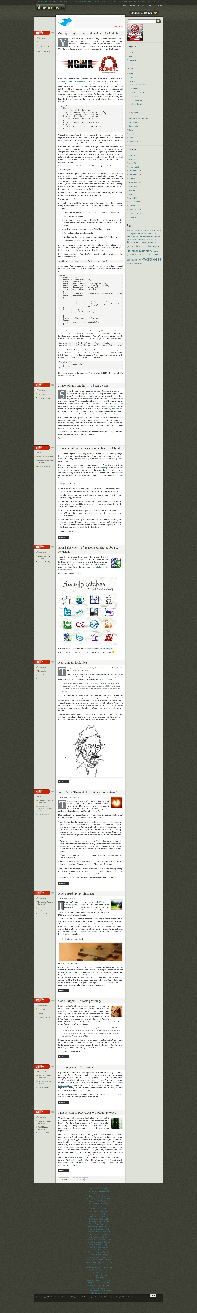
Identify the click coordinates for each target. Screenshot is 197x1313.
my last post (95, 391)
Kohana (96, 472)
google (139, 239)
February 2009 (134, 201)
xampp (139, 263)
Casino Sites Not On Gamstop (98, 1229)
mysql (149, 242)
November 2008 (135, 213)
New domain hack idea (72, 662)
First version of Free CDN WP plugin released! (87, 1112)
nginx (49, 46)
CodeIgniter (132, 233)
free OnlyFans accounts (113, 408)
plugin (49, 1082)
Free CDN (134, 96)
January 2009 (134, 205)
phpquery (143, 247)
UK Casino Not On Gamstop (98, 1203)
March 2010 (133, 163)
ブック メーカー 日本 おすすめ (98, 1270)
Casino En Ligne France (98, 1293)
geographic (133, 239)
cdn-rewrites (42, 1082)
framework (143, 236)
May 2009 (132, 190)
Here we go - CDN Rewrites (75, 1067)
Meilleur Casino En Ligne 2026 (98, 1280)
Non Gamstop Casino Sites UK (98, 1226)
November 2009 (135, 174)
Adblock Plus (81, 969)
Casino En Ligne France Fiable (98, 1282)
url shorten (141, 255)
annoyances (138, 231)
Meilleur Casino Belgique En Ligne (98, 1262)
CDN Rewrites (135, 88)
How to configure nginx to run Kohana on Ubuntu (89, 448)
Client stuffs (133, 126)
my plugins (90, 396)
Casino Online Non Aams (98, 1224)
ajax (128, 230)
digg (145, 234)
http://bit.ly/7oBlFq (44, 562)
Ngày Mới (132, 56)
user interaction (43, 807)
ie (146, 239)
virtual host (41, 463)
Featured (41, 457)
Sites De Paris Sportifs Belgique (98, 1259)
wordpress (41, 809)
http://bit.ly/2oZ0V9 (44, 1017)
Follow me (118, 26)
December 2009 (135, 170)
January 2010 (134, 167)
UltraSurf (92, 969)
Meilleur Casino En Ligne (98, 1275)
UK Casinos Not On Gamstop (98, 1198)
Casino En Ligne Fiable (98, 1208)
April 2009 (132, 194)
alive (132, 231)
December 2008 (135, 209)
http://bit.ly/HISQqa (44, 398)
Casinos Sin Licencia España (99, 1221)
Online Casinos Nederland (98, 1237)
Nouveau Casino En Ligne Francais (98, 1267)
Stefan (86, 674)
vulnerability (134, 260)
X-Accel (95, 205)
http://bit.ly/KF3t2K (44, 52)
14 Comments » (43, 552)
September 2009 (135, 182)
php (137, 246)
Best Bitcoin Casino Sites (138, 118)
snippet (40, 1013)
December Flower (97, 1123)
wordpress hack (132, 263)
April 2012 (132, 159)
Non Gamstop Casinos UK (98, 1219)
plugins (158, 246)
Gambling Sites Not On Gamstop (98, 1239)
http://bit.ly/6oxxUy (44, 679)
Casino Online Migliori (98, 1257)
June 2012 (133, 155)
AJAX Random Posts (138, 84)
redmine (40, 48)
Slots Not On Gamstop (98, 1244)
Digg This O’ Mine (137, 92)
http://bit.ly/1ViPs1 (43, 1087)
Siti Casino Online (98, 1272)
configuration (42, 46)
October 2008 (134, 217)
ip (147, 239)
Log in (160, 5)
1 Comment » (42, 1005)
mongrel (69, 81)
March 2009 (133, 198)
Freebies (41, 558)
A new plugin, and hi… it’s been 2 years (83, 385)
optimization (42, 908)
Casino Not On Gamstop (98, 1196)
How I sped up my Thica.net (76, 893)
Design (40, 556)
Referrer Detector (136, 104)
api (148, 231)
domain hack (42, 675)
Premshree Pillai (74, 797)
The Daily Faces (82, 564)
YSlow (68, 972)
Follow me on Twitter (65, 23)
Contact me (134, 5)
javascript (153, 239)
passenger (81, 81)
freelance (157, 236)
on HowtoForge (102, 467)
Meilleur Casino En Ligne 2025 (98, 1231)
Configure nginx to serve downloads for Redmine (89, 33)
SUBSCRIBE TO (141, 12)
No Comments (42, 38)
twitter (134, 254)
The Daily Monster (94, 667)
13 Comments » (43, 453)
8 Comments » (43, 667)
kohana (47, 461)
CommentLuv (101, 841)
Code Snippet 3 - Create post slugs (79, 1001)
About (125, 5)
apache (144, 231)
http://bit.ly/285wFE (44, 914)
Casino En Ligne (98, 1193)
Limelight (81, 1157)
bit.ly (151, 231)
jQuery (130, 242)
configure (41, 461)
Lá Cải (131, 52)
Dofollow (63, 834)
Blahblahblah (42, 394)
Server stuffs (42, 42)
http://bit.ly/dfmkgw (44, 466)
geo (128, 239)
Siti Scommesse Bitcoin (98, 1264)
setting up (97, 46)
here (70, 428)
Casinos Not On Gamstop (98, 1211)
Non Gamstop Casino (98, 1188)
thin (74, 81)
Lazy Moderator (136, 100)
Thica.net (132, 60)
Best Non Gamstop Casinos (98, 1252)
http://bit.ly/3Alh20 (43, 814)
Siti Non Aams (98, 1277)
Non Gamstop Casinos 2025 (98, 1191)
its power (81, 458)
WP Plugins (146, 5)
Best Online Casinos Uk (99, 1247)
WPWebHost (124, 1297)
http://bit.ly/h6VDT (44, 1133)
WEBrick (61, 81)
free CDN (41, 1127)
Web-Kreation (99, 1297)
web (141, 259)
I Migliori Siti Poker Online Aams (98, 1290)
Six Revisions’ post (105, 648)
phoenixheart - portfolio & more (51, 8)
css (138, 233)
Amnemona (73, 898)
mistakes (144, 242)
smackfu (75, 963)
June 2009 (133, 186)
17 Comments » (43, 797)
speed (48, 908)
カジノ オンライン (98, 1213)
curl (142, 234)
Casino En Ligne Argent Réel (98, 1285)
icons (143, 239)
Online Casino (98, 1206)
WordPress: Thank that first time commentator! (87, 792)
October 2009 (134, 178)
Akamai (71, 1157)
